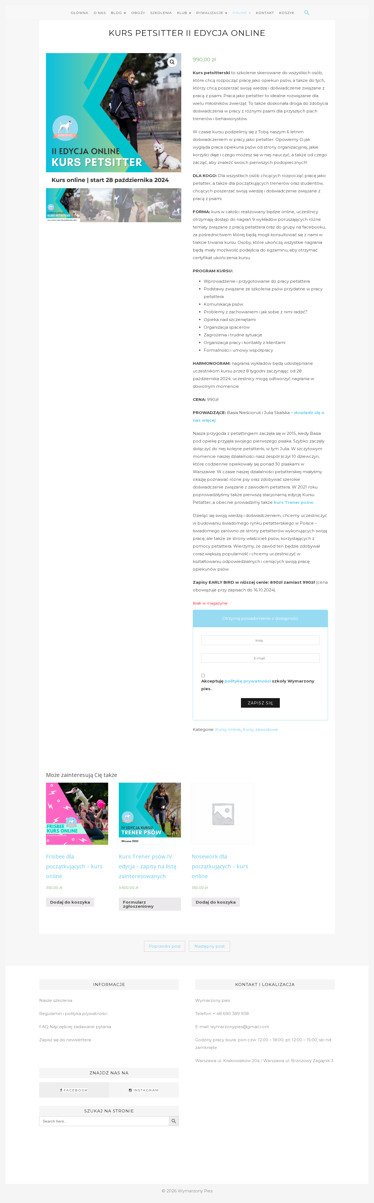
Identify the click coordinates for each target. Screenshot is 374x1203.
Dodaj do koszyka (70, 902)
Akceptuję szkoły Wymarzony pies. (257, 684)
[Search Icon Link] (300, 12)
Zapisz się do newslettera (65, 1039)
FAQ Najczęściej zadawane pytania (75, 1026)
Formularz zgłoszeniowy (138, 904)
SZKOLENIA (161, 13)
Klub (182, 13)
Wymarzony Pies (195, 1190)
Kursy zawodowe (260, 729)
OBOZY (138, 13)
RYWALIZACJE (210, 13)
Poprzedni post (165, 946)
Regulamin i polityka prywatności (73, 1013)
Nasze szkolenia (55, 1000)
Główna (79, 13)
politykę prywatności (248, 681)
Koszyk (286, 13)
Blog (117, 13)
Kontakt (265, 13)
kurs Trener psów (293, 502)
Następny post (209, 946)
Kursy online (228, 729)
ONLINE (240, 13)
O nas (100, 13)
